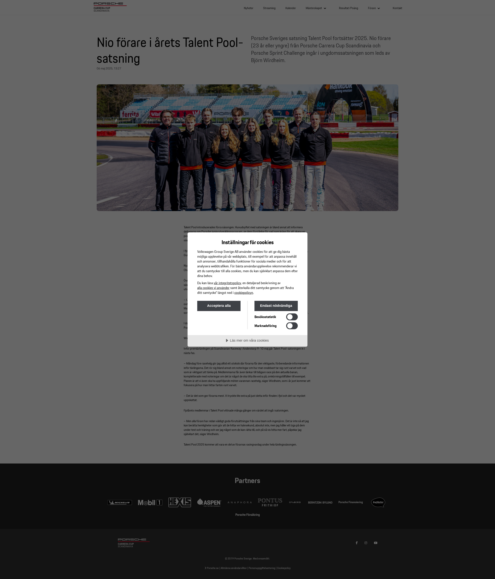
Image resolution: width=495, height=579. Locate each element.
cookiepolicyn (243, 292)
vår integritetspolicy (227, 283)
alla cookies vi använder (213, 288)
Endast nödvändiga (276, 306)
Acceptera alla (219, 306)
